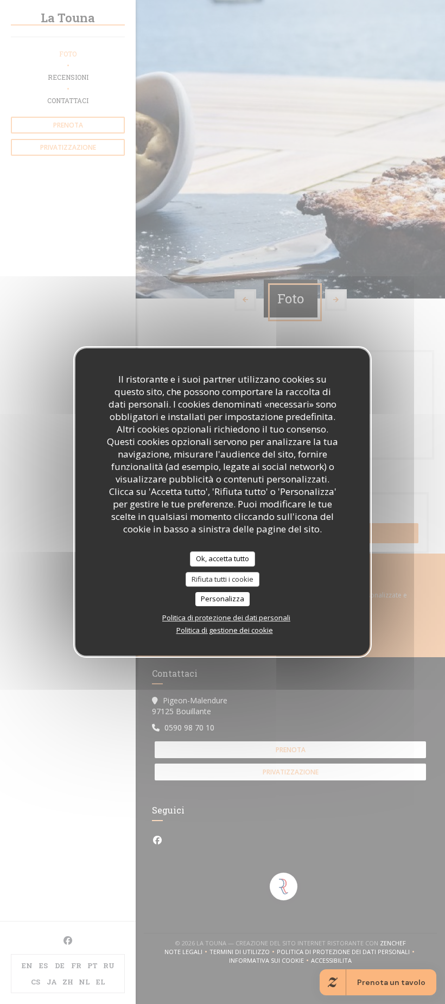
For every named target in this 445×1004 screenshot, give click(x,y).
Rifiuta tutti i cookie (222, 579)
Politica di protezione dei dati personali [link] (226, 617)
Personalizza (222, 598)
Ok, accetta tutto (222, 558)
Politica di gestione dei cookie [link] (224, 630)
